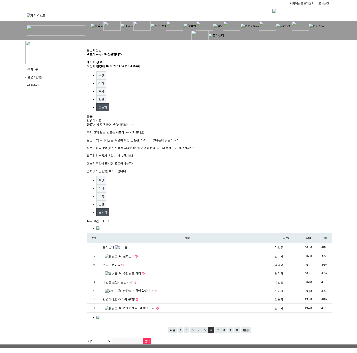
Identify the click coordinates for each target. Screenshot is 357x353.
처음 (172, 330)
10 (237, 330)
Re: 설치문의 (126, 256)
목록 (101, 91)
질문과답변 (34, 77)
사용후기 (33, 85)
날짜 (308, 237)
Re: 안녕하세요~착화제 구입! (137, 308)
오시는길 (323, 3)
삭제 (101, 83)
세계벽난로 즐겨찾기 (302, 3)
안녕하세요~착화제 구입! (119, 299)
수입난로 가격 (111, 265)
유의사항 (33, 69)
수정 (101, 75)
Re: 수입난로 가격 (130, 273)
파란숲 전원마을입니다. (118, 282)
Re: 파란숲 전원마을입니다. (136, 290)
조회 (324, 237)
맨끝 (246, 330)
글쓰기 (102, 107)
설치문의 (108, 247)
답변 (101, 99)
